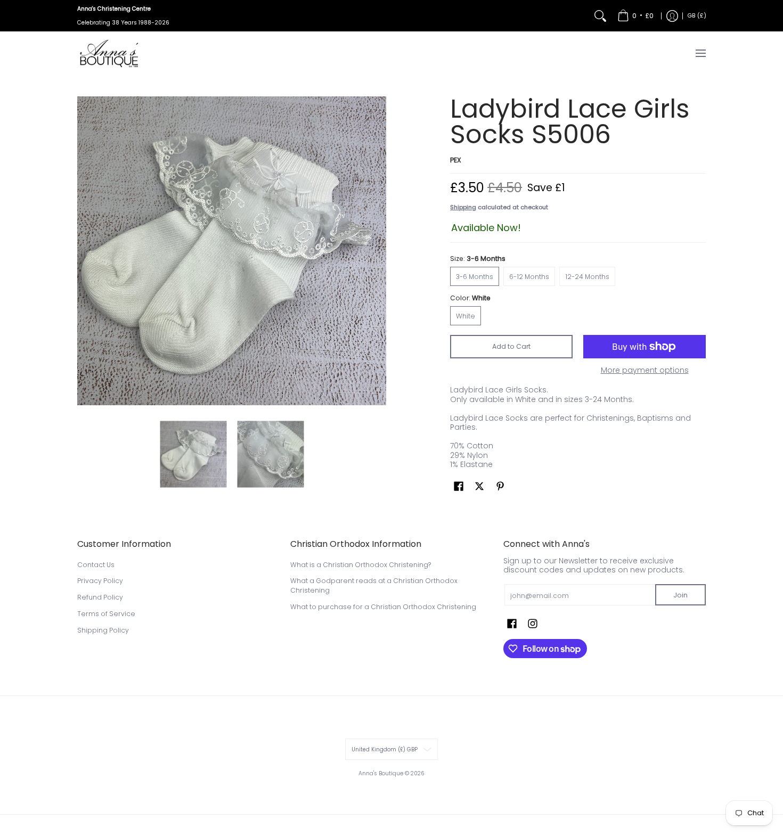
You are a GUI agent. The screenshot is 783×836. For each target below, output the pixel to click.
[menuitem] (635, 15)
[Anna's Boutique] (109, 53)
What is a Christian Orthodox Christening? (360, 564)
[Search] (600, 15)
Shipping (463, 207)
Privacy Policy (100, 580)
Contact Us (96, 564)
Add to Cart (511, 346)
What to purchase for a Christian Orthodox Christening (383, 606)
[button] (458, 486)
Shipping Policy (103, 630)
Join (680, 595)
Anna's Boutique (380, 773)
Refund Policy (100, 597)
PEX (455, 160)
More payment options (645, 370)
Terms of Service (106, 613)
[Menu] (700, 53)
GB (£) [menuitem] (697, 16)
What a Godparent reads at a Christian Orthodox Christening (374, 585)
